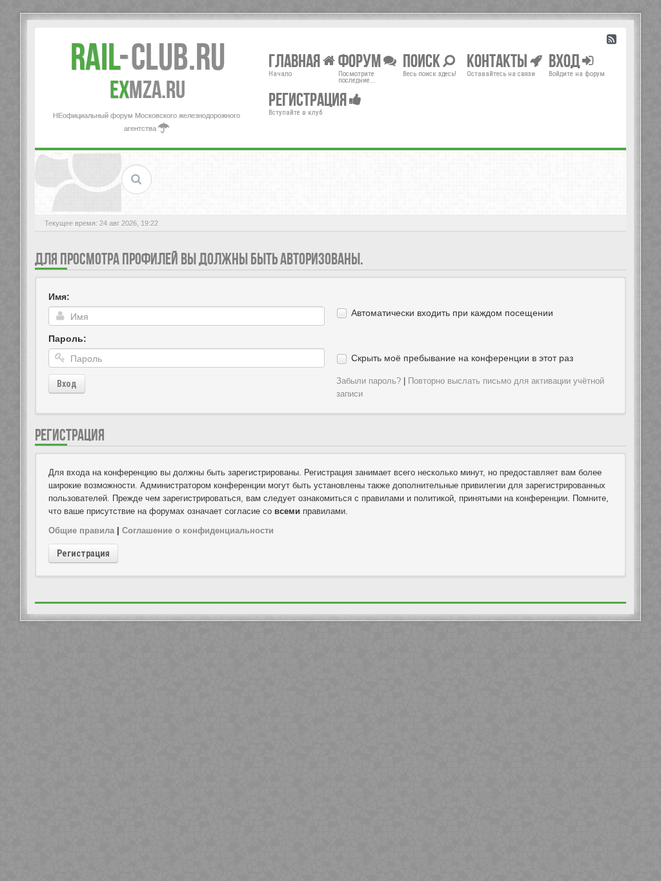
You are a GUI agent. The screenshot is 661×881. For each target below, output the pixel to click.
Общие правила (81, 530)
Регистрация (83, 553)
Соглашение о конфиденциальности (198, 530)
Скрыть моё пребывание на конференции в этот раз (462, 358)
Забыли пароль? (368, 381)
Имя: (59, 297)
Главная (296, 60)
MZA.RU (147, 89)
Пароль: (67, 338)
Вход (67, 384)
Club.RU (147, 56)
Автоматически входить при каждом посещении (452, 313)
